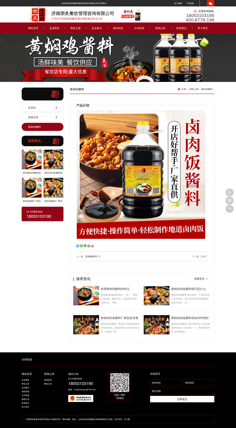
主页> (184, 89)
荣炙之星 (75, 28)
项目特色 (118, 28)
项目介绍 (73, 374)
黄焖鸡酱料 (34, 127)
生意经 (32, 107)
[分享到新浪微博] (92, 246)
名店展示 (97, 28)
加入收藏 (178, 3)
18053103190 (230, 192)
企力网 (127, 419)
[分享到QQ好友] (85, 246)
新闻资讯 (48, 379)
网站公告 (48, 383)
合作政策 (139, 28)
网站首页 (33, 28)
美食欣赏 (33, 117)
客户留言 (203, 28)
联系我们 (181, 28)
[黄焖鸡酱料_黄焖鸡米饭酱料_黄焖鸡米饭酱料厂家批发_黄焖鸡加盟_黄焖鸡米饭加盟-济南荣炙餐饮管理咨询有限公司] (38, 13)
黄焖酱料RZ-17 (93, 256)
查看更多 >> (201, 278)
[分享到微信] (81, 246)
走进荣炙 (54, 28)
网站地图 (66, 419)
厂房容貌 (190, 3)
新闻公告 (160, 28)
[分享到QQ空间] (88, 246)
